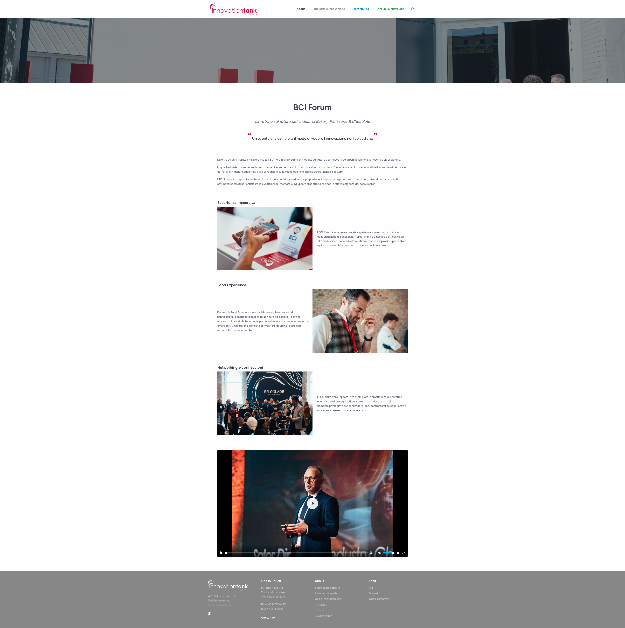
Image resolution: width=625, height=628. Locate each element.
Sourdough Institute (327, 588)
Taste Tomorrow (379, 599)
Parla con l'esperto (326, 593)
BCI (371, 588)
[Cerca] (412, 9)
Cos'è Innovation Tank (328, 599)
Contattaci (268, 617)
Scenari (373, 593)
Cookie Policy (323, 615)
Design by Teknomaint (220, 605)
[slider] (297, 552)
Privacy (319, 610)
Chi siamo (321, 604)
